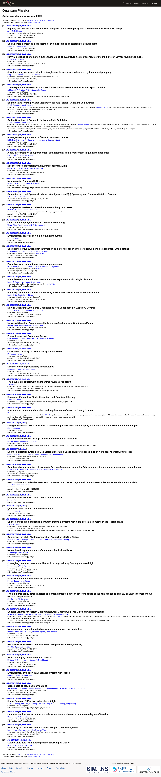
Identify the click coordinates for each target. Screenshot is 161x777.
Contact (19, 768)
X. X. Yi (10, 310)
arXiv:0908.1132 (12, 349)
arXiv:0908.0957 (12, 150)
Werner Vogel (27, 675)
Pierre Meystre (23, 553)
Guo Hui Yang (22, 75)
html (24, 26)
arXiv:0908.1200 (12, 394)
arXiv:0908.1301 (12, 506)
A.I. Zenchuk (23, 599)
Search (128, 3)
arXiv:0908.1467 (12, 626)
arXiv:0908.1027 (12, 220)
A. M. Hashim (57, 470)
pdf (20, 26)
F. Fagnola (11, 197)
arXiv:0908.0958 (12, 163)
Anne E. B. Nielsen (14, 31)
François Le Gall (30, 614)
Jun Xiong (46, 704)
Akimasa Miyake (38, 632)
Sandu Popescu (53, 688)
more (35, 22)
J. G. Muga (19, 660)
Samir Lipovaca (13, 428)
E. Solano (49, 140)
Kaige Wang (71, 704)
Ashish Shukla (13, 441)
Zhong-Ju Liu (32, 46)
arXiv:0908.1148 (12, 379)
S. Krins (21, 140)
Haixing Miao (12, 325)
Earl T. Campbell (14, 105)
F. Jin (35, 251)
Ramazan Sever (23, 485)
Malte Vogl (11, 210)
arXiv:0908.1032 (12, 246)
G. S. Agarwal (24, 566)
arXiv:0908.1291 (12, 495)
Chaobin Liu (12, 717)
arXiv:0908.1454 (12, 576)
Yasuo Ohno (12, 225)
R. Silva (10, 184)
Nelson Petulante (25, 717)
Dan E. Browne (27, 105)
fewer (30, 22)
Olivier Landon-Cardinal (16, 168)
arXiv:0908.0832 (12, 85)
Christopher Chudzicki (16, 339)
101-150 (30, 20)
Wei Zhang (22, 454)
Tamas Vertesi (79, 688)
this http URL (39, 253)
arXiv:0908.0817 (12, 26)
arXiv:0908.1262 (12, 423)
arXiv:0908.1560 (13, 740)
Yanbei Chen (38, 325)
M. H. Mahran (30, 470)
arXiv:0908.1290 (12, 480)
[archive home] (8, 3)
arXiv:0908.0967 (12, 191)
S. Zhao (29, 251)
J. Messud (11, 90)
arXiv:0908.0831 (12, 69)
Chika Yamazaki (39, 225)
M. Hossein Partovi (14, 354)
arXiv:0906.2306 (46, 415)
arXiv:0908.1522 (12, 698)
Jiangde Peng (57, 454)
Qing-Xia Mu (21, 46)
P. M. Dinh (21, 90)
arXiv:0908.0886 (12, 135)
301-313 (51, 20)
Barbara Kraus (25, 632)
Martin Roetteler (62, 614)
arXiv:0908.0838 (102, 107)
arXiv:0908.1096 (12, 333)
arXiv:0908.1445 (12, 561)
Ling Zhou (11, 46)
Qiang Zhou (12, 454)
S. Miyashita (54, 267)
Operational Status (8, 772)
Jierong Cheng (33, 454)
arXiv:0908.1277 (12, 449)
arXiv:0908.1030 (12, 233)
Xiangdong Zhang (58, 704)
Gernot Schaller (23, 210)
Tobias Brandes (36, 210)
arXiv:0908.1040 (12, 290)
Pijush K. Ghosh (13, 524)
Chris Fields (12, 413)
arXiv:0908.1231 (12, 408)
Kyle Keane (30, 369)
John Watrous (51, 632)
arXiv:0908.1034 (12, 261)
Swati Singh (12, 553)
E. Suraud (42, 90)
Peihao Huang (13, 581)
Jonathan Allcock (14, 688)
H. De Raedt (43, 251)
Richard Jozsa (13, 632)
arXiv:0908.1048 (12, 305)
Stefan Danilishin (25, 325)
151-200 (36, 20)
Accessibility (60, 768)
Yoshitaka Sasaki (25, 225)
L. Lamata (40, 140)
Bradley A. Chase (14, 400)
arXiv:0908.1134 (12, 364)
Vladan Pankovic (14, 511)
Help (11, 768)
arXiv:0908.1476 (12, 642)
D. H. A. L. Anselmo (22, 184)
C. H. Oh (39, 310)
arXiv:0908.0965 (12, 178)
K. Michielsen (12, 251)
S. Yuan (22, 251)
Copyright (40, 768)
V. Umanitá (21, 197)
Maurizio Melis (13, 238)
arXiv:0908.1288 (12, 464)
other (29, 26)
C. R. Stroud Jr (26, 745)
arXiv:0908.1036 (12, 277)
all (39, 22)
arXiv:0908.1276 (12, 436)
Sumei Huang (12, 566)
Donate (145, 3)
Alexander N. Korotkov (16, 369)
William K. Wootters (46, 339)
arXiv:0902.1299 (58, 616)
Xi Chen (10, 660)
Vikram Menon (27, 155)
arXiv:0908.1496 (12, 683)
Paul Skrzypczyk (66, 688)
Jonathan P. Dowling (61, 540)
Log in (154, 3)
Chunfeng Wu (30, 310)
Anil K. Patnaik (34, 75)
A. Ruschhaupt (42, 660)
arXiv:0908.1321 (12, 519)
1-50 (19, 20)
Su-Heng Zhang (13, 704)
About (3, 768)
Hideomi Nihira (13, 745)
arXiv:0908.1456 (12, 591)
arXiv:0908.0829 (12, 54)
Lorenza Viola (40, 730)
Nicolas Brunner (28, 688)
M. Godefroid (30, 140)
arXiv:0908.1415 (12, 547)
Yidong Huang (45, 454)
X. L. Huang (19, 310)
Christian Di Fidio (14, 675)
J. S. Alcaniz (35, 184)
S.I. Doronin (12, 599)
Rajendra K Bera (14, 155)
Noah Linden (40, 688)
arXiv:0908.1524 (12, 712)
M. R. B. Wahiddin (44, 470)
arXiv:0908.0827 (12, 41)
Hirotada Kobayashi (15, 614)
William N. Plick (13, 540)
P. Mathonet (12, 140)
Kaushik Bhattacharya (28, 441)
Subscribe (29, 768)
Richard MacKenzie (35, 168)
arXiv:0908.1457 (12, 609)
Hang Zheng (25, 581)
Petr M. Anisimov (45, 540)
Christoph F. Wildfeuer (29, 540)
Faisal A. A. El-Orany (15, 59)
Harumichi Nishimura (46, 614)
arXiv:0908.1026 (12, 205)
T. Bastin (57, 140)
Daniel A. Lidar (28, 730)
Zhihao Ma (11, 500)
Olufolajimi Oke (32, 339)
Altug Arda (11, 485)
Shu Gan (24, 704)
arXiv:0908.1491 (12, 670)
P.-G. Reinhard (31, 90)
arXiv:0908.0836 (12, 100)
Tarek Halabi (12, 384)
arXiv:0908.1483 (12, 655)
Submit (136, 3)
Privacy (49, 768)
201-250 (42, 20)
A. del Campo (29, 660)
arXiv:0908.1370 (12, 534)
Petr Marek (11, 647)
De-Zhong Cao (35, 704)
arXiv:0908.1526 (12, 725)
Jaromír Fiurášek (24, 647)
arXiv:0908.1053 (12, 320)
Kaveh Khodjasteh (14, 730)
